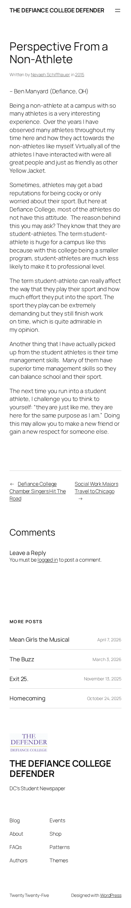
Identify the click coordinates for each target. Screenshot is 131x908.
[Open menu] (117, 10)
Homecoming (27, 698)
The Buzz (22, 659)
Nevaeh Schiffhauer (50, 74)
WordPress (110, 895)
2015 (79, 74)
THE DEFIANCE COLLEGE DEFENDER (57, 10)
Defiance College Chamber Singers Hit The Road (38, 491)
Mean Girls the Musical (39, 639)
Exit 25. (19, 679)
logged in (48, 559)
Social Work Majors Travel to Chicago (96, 487)
